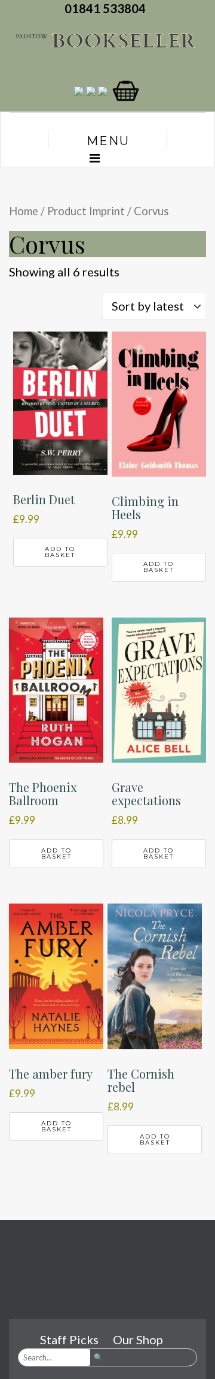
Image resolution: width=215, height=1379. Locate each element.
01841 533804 (107, 8)
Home (23, 211)
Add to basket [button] (60, 552)
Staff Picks (69, 1339)
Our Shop (138, 1339)
